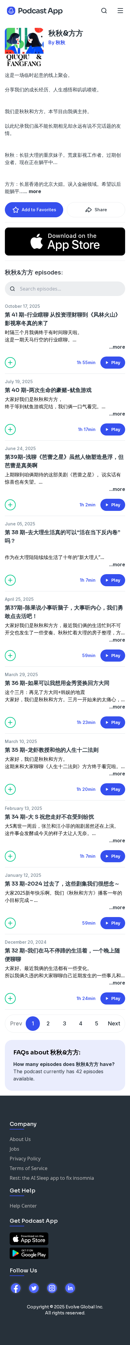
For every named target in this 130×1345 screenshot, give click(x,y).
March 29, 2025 (21, 674)
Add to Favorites (39, 209)
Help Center (23, 1205)
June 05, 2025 (20, 523)
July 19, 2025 (19, 381)
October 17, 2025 (22, 306)
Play (115, 362)
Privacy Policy (25, 1158)
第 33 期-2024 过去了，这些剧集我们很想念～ (62, 883)
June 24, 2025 (20, 448)
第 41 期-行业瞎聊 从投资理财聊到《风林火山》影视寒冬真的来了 (63, 319)
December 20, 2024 (26, 942)
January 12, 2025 (23, 875)
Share (101, 209)
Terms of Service (28, 1168)
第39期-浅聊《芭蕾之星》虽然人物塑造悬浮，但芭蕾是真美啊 (64, 461)
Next (114, 1023)
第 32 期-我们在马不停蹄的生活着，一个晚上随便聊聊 (62, 954)
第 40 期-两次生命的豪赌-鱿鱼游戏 (48, 390)
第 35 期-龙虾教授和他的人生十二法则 (52, 750)
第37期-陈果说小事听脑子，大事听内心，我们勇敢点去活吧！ (64, 612)
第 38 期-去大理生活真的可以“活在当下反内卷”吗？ (62, 536)
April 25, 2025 (19, 599)
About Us (20, 1139)
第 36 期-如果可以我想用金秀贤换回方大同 (57, 683)
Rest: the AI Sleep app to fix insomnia (52, 1178)
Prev (16, 1023)
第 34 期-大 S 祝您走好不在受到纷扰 (49, 817)
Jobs (14, 1149)
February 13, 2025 (23, 808)
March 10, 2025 (21, 741)
